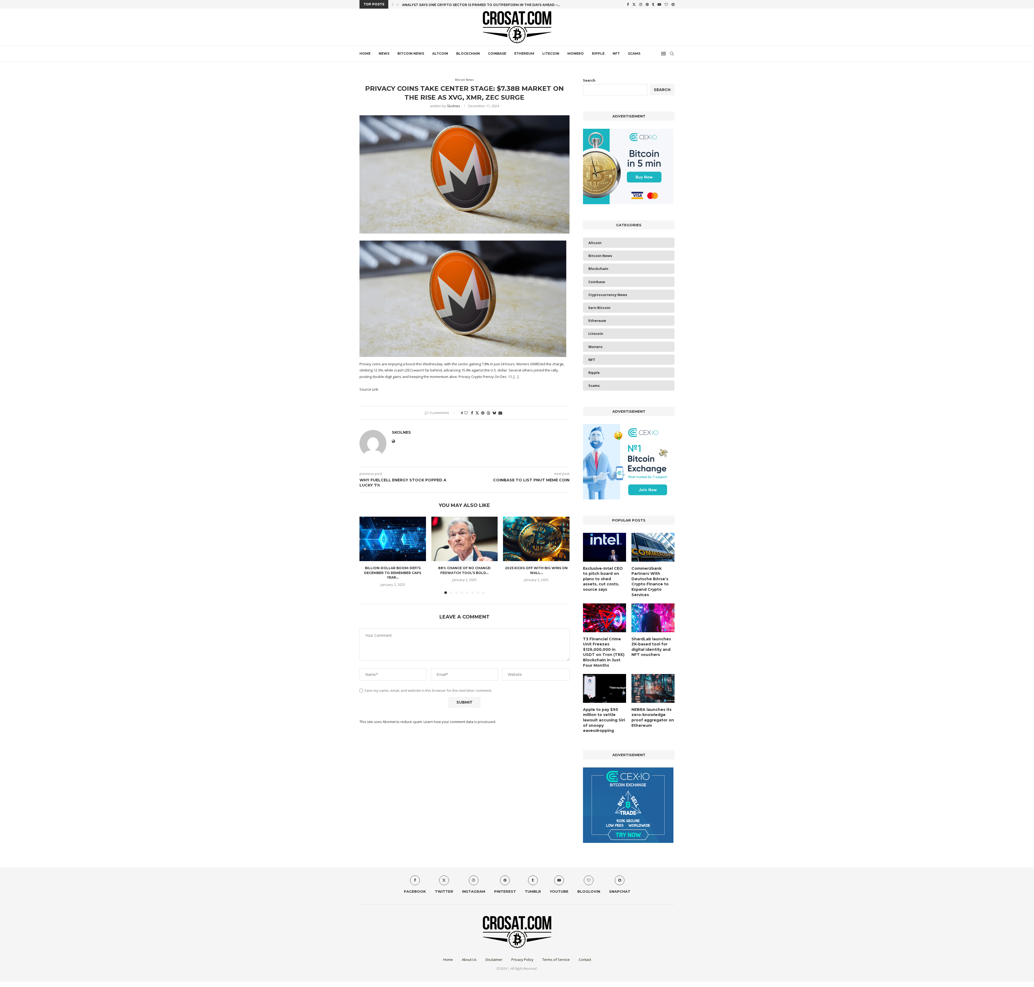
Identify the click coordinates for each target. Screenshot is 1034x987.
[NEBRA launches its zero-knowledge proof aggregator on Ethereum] (653, 688)
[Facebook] (628, 4)
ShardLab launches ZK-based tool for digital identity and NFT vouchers (651, 647)
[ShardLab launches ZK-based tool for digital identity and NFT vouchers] (653, 617)
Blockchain (468, 53)
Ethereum (524, 53)
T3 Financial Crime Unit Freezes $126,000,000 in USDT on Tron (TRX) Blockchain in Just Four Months (603, 652)
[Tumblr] (653, 4)
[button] (392, 4)
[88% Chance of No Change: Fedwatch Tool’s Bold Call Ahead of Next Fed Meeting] (464, 539)
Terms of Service (556, 959)
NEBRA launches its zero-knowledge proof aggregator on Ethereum (652, 717)
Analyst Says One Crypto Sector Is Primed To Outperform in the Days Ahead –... (481, 4)
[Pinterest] (647, 4)
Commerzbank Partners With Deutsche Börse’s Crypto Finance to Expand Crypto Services (650, 581)
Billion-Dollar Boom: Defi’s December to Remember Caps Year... (392, 573)
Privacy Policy (522, 959)
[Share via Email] (500, 412)
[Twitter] (634, 4)
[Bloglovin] (666, 4)
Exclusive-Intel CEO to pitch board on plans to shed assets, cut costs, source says (603, 579)
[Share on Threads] (488, 412)
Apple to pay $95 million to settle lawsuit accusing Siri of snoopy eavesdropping (604, 720)
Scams (634, 53)
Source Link (368, 389)
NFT (616, 53)
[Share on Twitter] (477, 412)
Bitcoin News (410, 53)
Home (365, 53)
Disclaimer (493, 959)
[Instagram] (640, 4)
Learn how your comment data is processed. (460, 721)
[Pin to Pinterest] (482, 412)
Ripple (598, 53)
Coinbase (497, 53)
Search (589, 80)
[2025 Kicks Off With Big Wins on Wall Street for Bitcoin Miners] (536, 539)
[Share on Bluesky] (494, 412)
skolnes (453, 105)
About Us (469, 959)
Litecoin (550, 53)
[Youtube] (659, 4)
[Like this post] (466, 412)
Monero (575, 53)
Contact (585, 959)
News (384, 53)
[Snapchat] (673, 4)
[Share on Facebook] (472, 412)
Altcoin (440, 53)
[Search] (672, 53)
